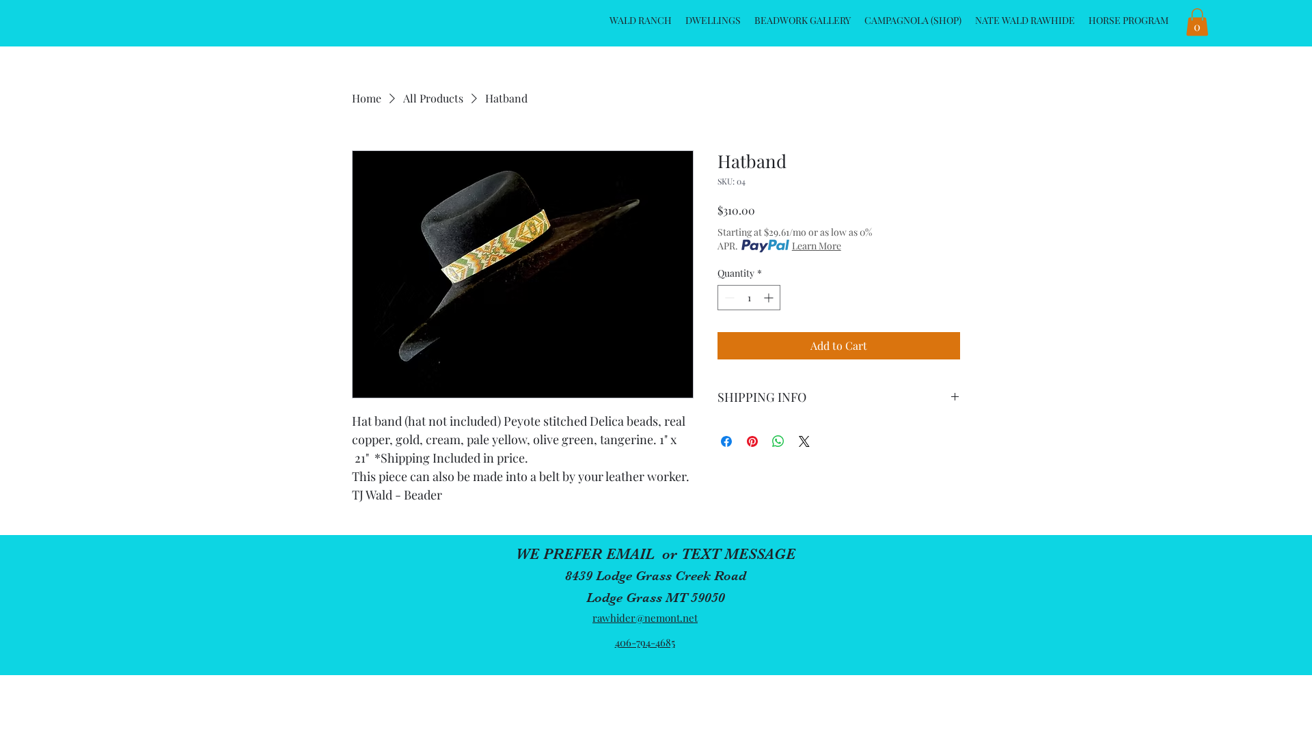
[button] (1197, 22)
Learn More (816, 245)
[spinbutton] (749, 298)
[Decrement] (728, 298)
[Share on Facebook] (726, 441)
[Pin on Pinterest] (752, 441)
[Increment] (769, 298)
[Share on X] (804, 441)
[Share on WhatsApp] (778, 441)
